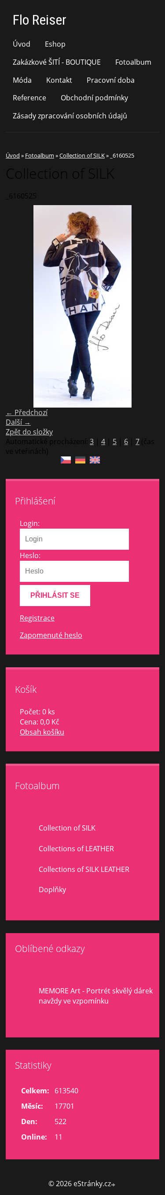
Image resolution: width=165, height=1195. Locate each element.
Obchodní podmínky (94, 98)
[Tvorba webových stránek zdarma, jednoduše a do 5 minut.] (114, 1184)
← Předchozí (27, 412)
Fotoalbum (133, 62)
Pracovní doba (111, 80)
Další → (18, 422)
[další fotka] (145, 306)
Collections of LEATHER (76, 848)
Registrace (37, 618)
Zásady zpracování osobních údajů (70, 116)
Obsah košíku (42, 732)
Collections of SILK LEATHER (84, 869)
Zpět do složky (29, 432)
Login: (30, 523)
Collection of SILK (82, 155)
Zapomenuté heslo (51, 635)
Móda (22, 80)
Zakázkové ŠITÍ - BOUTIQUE (57, 62)
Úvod (21, 44)
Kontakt (59, 80)
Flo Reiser (39, 19)
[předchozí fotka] (20, 306)
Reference (29, 98)
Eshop (55, 44)
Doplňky (52, 889)
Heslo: (30, 555)
